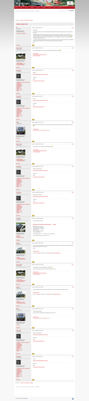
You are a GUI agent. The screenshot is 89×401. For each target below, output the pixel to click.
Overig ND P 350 (19, 184)
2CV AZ (18, 90)
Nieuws (38, 7)
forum (21, 7)
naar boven (18, 67)
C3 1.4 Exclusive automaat (21, 258)
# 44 (72, 330)
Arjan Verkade (19, 47)
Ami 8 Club (18, 138)
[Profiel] (33, 45)
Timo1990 (18, 218)
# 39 (72, 218)
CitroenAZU (18, 70)
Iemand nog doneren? (36, 251)
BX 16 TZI (18, 236)
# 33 (72, 70)
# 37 (72, 166)
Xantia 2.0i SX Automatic (20, 237)
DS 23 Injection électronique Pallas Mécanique (39, 54)
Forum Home (17, 386)
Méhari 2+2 (18, 87)
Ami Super (18, 257)
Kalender (44, 7)
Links (49, 7)
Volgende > (28, 20)
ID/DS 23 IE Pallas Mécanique (21, 63)
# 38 (72, 192)
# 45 (72, 356)
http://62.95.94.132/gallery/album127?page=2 (40, 74)
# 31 (72, 27)
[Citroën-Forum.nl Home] (22, 4)
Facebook (54, 224)
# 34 (72, 96)
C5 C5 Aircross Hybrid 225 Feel (21, 33)
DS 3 (35, 386)
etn (17, 27)
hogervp (18, 243)
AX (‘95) (45, 130)
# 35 (72, 122)
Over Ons (60, 7)
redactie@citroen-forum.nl (56, 294)
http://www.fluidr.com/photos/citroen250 (38, 80)
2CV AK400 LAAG (19, 83)
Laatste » (31, 20)
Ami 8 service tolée (19, 85)
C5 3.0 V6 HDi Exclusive (20, 64)
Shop (54, 7)
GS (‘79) (42, 130)
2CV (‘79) (35, 130)
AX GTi (18, 349)
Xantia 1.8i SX (19, 235)
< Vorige (21, 20)
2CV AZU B (18, 343)
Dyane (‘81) (39, 130)
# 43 (72, 308)
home (16, 7)
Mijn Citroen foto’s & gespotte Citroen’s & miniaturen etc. (42, 224)
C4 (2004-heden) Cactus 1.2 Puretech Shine (23, 82)
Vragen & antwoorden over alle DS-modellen (26, 386)
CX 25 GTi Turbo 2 (36, 53)
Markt (26, 7)
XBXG (17, 122)
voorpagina (48, 294)
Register (32, 7)
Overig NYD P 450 (19, 89)
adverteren (25, 398)
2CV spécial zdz (19, 84)
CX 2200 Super (19, 86)
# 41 (72, 264)
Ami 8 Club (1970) (35, 129)
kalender (39, 294)
